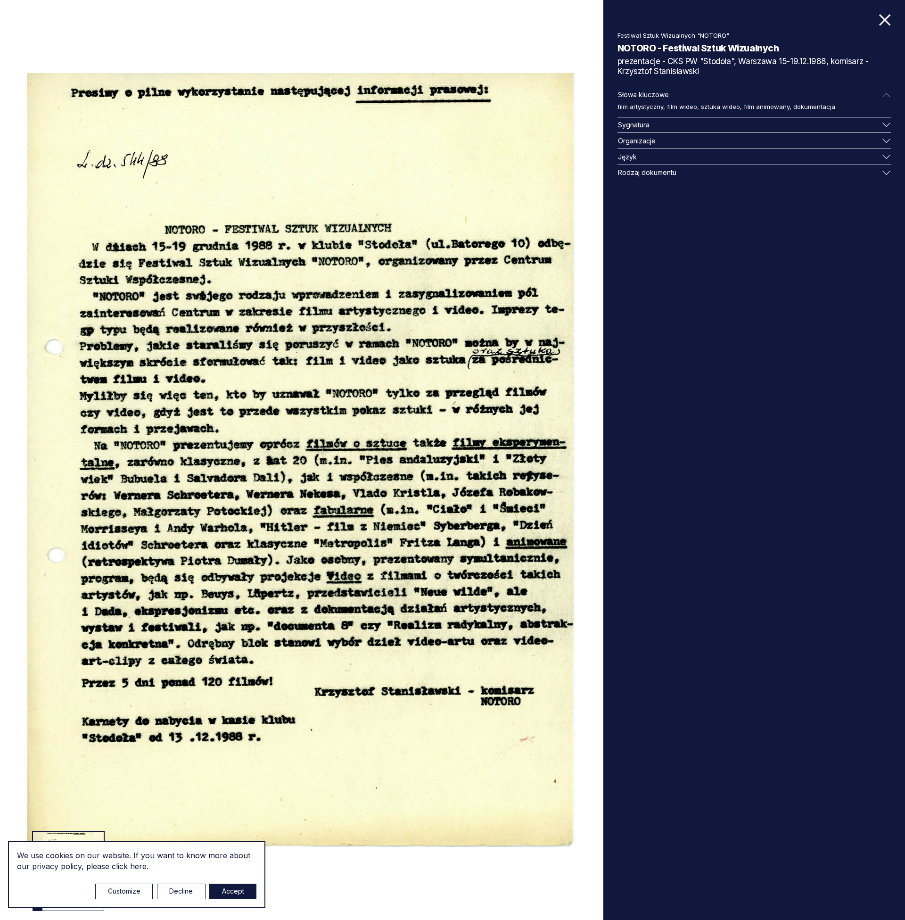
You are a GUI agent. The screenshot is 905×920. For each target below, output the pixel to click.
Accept (233, 891)
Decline (181, 891)
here (138, 866)
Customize (124, 891)
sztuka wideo (720, 106)
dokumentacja (814, 106)
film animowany (767, 106)
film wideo (682, 106)
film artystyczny (640, 106)
